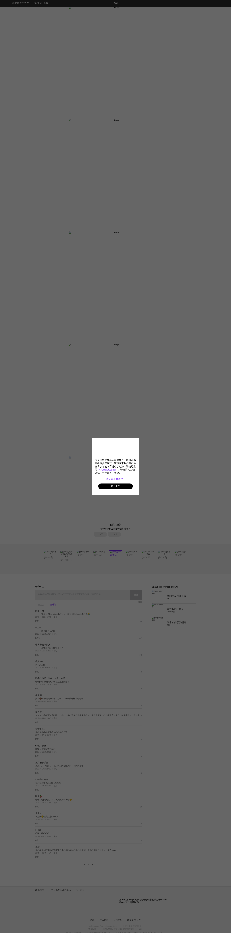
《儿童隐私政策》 (107, 469)
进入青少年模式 (115, 479)
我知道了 (115, 486)
